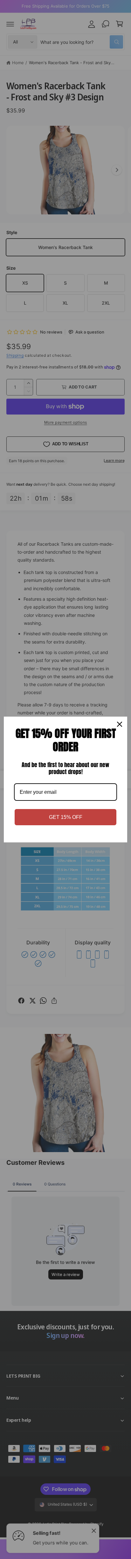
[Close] (119, 724)
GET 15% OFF (65, 817)
